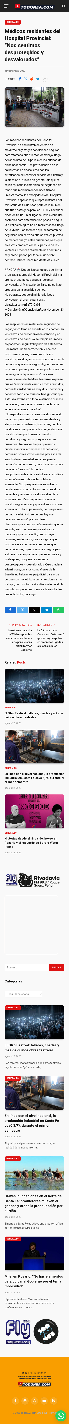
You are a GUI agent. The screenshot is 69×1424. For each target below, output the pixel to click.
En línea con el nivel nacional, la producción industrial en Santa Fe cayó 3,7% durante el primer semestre (34, 778)
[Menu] (6, 6)
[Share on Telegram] (37, 79)
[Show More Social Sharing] (44, 79)
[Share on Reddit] (31, 79)
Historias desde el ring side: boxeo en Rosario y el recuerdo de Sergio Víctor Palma (31, 843)
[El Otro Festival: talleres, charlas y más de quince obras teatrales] (34, 686)
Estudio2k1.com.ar (47, 1412)
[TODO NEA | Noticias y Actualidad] (34, 6)
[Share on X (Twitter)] (25, 79)
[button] (60, 1415)
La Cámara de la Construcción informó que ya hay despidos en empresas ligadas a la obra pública (50, 638)
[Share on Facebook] (19, 79)
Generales (12, 22)
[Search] (63, 6)
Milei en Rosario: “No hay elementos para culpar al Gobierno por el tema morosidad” (34, 1281)
